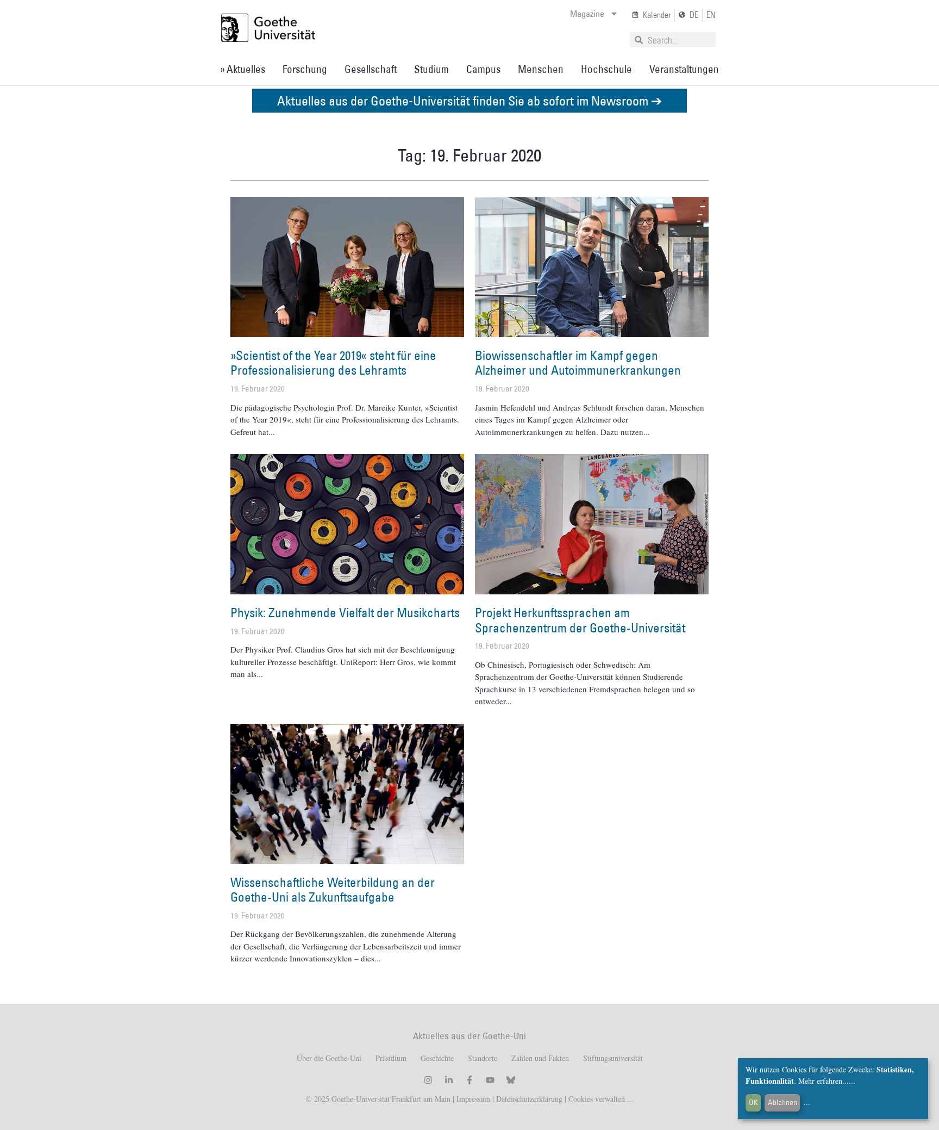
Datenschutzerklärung (529, 1099)
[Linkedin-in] (449, 1080)
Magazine (587, 13)
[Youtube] (490, 1080)
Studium (431, 69)
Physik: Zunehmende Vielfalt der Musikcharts (345, 612)
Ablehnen (782, 1102)
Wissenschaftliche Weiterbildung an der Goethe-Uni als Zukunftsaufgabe (332, 889)
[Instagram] (428, 1080)
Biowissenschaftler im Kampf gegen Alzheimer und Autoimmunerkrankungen (578, 362)
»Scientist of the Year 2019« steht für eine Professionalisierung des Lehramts (333, 362)
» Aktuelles (242, 69)
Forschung (305, 69)
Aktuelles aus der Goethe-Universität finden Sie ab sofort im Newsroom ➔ (469, 100)
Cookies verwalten (597, 1099)
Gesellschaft (371, 69)
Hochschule (606, 69)
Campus (483, 69)
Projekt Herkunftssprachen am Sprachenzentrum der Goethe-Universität (580, 620)
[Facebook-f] (469, 1080)
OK (753, 1102)
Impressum (472, 1099)
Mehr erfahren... (823, 1081)
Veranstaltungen (684, 69)
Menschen (541, 69)
